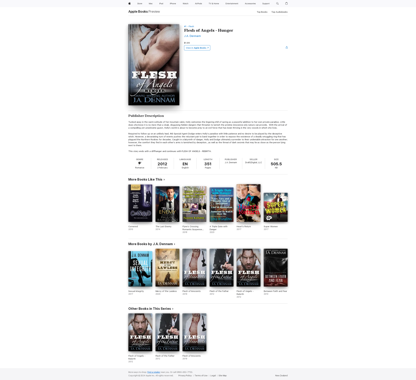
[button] (277, 3)
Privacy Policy (185, 375)
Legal (213, 375)
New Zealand (281, 375)
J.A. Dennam (192, 36)
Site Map (223, 375)
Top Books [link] (262, 12)
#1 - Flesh (189, 26)
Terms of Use (201, 375)
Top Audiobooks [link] (279, 12)
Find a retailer (153, 372)
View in (196, 48)
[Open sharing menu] (287, 48)
